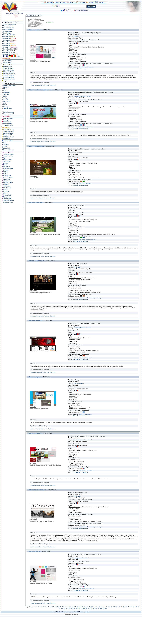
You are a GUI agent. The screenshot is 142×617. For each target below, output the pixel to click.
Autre (18, 56)
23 (77, 607)
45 (131, 607)
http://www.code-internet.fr (86, 67)
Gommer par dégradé (8, 75)
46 (133, 607)
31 (97, 607)
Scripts (5, 81)
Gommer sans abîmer (8, 77)
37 (111, 607)
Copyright (6, 120)
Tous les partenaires (8, 154)
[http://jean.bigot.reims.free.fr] (43, 289)
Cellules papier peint (8, 131)
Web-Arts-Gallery (8, 182)
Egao (4, 158)
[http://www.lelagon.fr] (43, 405)
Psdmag (5, 193)
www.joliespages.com (68, 611)
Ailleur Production (8, 168)
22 (75, 607)
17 (62, 607)
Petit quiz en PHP (8, 135)
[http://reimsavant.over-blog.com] (43, 518)
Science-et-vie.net (7, 159)
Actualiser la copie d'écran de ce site (40, 85)
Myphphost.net (7, 197)
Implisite (5, 174)
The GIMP (6, 94)
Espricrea (5, 163)
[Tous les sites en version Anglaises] (7, 56)
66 (101, 608)
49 (59, 608)
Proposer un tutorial (8, 114)
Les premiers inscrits (8, 29)
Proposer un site (7, 62)
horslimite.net (6, 161)
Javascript (5, 107)
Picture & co (6, 166)
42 (123, 607)
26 (84, 607)
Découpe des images (8, 72)
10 (45, 607)
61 (89, 608)
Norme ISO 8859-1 (8, 125)
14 (55, 607)
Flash (4, 91)
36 (109, 607)
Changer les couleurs (8, 68)
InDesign (5, 89)
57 (79, 608)
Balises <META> (8, 123)
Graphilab (5, 170)
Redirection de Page (8, 136)
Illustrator (5, 87)
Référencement (7, 122)
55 (74, 608)
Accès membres (7, 60)
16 (60, 607)
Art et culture (77, 267)
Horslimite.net (7, 175)
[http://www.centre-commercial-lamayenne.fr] (43, 118)
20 (70, 607)
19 (67, 607)
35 (106, 607)
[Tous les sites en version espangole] (12, 56)
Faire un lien (6, 148)
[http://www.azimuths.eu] (43, 351)
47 (136, 607)
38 (114, 607)
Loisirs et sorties (78, 383)
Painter (5, 96)
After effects (6, 92)
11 (48, 607)
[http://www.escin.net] (43, 580)
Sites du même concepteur (80, 69)
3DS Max (5, 99)
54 (71, 608)
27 (87, 607)
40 (119, 607)
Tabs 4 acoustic (7, 188)
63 (93, 608)
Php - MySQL (7, 101)
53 (69, 608)
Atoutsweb (6, 191)
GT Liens (5, 172)
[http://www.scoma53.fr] (43, 462)
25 (82, 607)
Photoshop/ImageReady (9, 85)
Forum (5, 143)
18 (65, 607)
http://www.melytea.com (85, 183)
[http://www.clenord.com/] (43, 231)
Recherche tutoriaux (8, 112)
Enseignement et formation (81, 558)
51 (64, 608)
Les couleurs (9, 35)
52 (67, 608)
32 (99, 607)
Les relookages (7, 33)
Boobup (5, 190)
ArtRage (5, 98)
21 (72, 607)
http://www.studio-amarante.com (88, 239)
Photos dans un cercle (9, 79)
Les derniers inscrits (8, 28)
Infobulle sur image (8, 133)
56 (76, 608)
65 (98, 608)
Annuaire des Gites (8, 156)
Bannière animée (7, 66)
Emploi (76, 36)
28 (89, 607)
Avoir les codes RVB (8, 129)
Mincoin (5, 165)
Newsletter (6, 144)
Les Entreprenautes (8, 177)
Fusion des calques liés (9, 73)
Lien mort (52, 85)
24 (80, 607)
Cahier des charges (8, 118)
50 (62, 608)
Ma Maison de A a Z (8, 200)
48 (138, 607)
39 (116, 607)
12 (50, 607)
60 (86, 608)
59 (84, 608)
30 (94, 607)
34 (104, 607)
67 (103, 608)
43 (126, 607)
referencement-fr (7, 181)
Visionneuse (6, 138)
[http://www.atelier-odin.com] (43, 175)
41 (121, 607)
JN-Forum (6, 184)
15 (58, 607)
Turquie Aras (6, 179)
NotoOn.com (6, 186)
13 (53, 607)
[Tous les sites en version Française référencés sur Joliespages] (4, 56)
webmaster (86, 612)
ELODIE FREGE (8, 202)
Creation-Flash (7, 195)
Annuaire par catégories (9, 24)
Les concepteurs (7, 31)
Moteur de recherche (8, 26)
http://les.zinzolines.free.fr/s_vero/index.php (90, 298)
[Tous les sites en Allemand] (10, 56)
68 (106, 608)
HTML (5, 105)
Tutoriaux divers (7, 108)
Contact (5, 146)
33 (102, 607)
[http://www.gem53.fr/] (43, 58)
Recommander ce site (8, 150)
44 (128, 607)
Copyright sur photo (8, 70)
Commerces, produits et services (82, 96)
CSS (4, 103)
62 (91, 608)
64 (96, 608)
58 (81, 608)
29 (92, 607)
